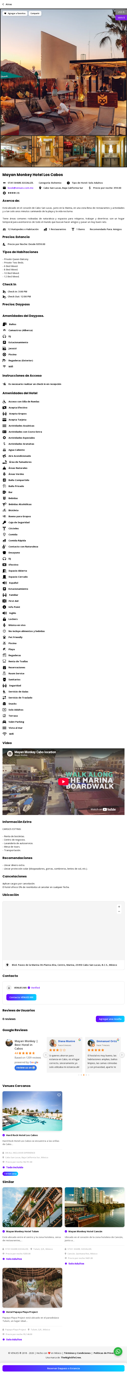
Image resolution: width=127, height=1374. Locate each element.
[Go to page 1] (81, 1074)
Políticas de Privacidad (106, 1353)
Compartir (35, 13)
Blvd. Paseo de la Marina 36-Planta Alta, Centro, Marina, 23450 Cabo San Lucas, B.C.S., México (64, 964)
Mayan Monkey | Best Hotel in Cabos (26, 1044)
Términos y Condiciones (77, 1353)
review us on (24, 1067)
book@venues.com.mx (20, 187)
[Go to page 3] (86, 1074)
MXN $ (120, 17)
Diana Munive (66, 1041)
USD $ (119, 11)
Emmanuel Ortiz (107, 1041)
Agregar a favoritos (16, 13)
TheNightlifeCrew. (71, 1357)
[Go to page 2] (84, 1075)
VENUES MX (27, 987)
